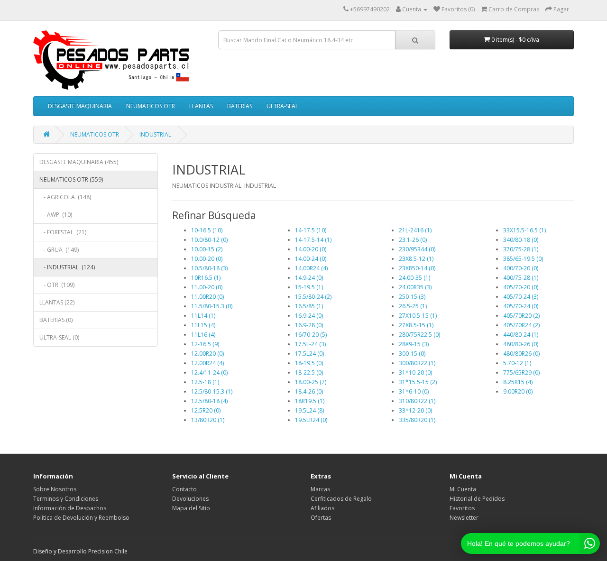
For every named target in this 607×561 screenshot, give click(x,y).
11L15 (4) (203, 325)
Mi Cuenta (463, 489)
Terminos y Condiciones (65, 499)
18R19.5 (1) (309, 401)
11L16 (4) (203, 335)
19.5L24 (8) (309, 410)
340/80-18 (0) (520, 240)
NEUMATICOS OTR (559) (71, 179)
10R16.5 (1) (206, 278)
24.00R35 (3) (415, 287)
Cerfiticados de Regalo (341, 499)
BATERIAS (239, 106)
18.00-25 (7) (310, 382)
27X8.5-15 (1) (416, 325)
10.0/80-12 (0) (209, 240)
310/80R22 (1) (417, 401)
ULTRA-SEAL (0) (59, 337)
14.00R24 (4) (311, 268)
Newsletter (464, 518)
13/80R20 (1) (207, 420)
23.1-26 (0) (413, 240)
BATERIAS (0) (56, 320)
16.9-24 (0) (309, 316)
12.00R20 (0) (207, 353)
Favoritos (462, 508)
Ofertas (321, 518)
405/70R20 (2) (521, 316)
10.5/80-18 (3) (209, 268)
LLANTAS (201, 106)
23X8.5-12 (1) (416, 259)
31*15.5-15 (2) (418, 382)
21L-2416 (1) (415, 230)
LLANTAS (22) (56, 302)
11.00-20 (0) (206, 287)
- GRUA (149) (59, 250)
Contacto (184, 489)
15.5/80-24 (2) (313, 297)
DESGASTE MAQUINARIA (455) (78, 162)
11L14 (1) (203, 316)
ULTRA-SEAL (282, 106)
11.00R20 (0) (207, 297)
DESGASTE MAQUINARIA (80, 106)
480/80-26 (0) (520, 344)
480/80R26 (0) (521, 353)
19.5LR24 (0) (311, 420)
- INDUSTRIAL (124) (67, 267)
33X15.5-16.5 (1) (524, 230)
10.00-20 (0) (206, 259)
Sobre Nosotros (54, 489)
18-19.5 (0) (309, 363)
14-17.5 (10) (310, 230)
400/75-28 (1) (520, 278)
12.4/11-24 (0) (209, 372)
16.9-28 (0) (309, 325)
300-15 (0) (412, 353)
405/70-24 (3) (520, 297)
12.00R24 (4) (207, 363)
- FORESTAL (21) (62, 232)
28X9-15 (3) (414, 344)
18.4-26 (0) (309, 391)
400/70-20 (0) (520, 268)
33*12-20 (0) (415, 410)
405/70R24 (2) (521, 325)
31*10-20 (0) (415, 372)
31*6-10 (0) (414, 391)
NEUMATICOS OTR (150, 106)
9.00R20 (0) (518, 391)
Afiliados (322, 508)
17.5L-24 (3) (310, 344)
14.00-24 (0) (310, 259)
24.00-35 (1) (414, 278)
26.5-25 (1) (413, 306)
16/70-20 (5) (311, 335)
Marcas (320, 489)
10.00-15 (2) (206, 249)
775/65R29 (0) (521, 372)
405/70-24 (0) (520, 306)
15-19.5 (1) (309, 287)
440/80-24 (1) (520, 335)
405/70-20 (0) (520, 287)
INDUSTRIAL (156, 134)
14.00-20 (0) (310, 249)
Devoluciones (190, 499)
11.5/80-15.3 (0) (211, 306)
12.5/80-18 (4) (209, 401)
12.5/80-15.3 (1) (211, 391)
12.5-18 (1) (205, 382)
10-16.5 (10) (206, 230)
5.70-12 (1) (517, 363)
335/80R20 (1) (417, 420)
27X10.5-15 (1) (418, 316)
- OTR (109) (56, 285)
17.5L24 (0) (309, 353)
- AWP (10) (55, 215)
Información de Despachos (69, 508)
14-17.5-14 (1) (313, 240)
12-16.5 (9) (205, 344)
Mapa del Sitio (191, 508)
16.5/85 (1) (309, 306)
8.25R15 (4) (518, 382)
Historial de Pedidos (477, 499)
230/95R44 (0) (417, 249)
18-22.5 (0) (309, 372)
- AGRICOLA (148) (65, 197)
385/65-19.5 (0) (523, 259)
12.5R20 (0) (206, 410)
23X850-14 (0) (417, 268)
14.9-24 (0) (309, 278)
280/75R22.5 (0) (419, 335)
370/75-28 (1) (520, 249)
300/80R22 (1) (417, 363)
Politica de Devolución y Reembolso (81, 518)
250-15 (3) (412, 297)
